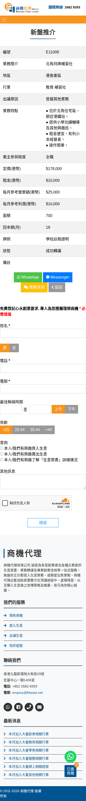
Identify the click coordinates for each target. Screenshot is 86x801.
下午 (71, 409)
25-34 (20, 430)
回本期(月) (12, 227)
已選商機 (70, 771)
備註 (7, 263)
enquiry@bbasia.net (27, 692)
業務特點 (10, 111)
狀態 (7, 251)
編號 (7, 52)
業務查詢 (36, 287)
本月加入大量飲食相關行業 (29, 734)
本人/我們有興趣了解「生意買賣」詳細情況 (40, 460)
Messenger (59, 277)
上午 (58, 409)
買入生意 (16, 625)
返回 (58, 287)
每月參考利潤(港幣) (19, 204)
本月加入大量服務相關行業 (29, 758)
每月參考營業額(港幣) (21, 192)
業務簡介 (10, 64)
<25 (6, 430)
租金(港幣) (12, 180)
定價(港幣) (12, 169)
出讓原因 (10, 99)
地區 (7, 76)
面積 (7, 216)
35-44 (35, 430)
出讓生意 (16, 635)
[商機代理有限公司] (21, 8)
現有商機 (16, 615)
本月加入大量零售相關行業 (29, 750)
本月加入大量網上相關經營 (29, 766)
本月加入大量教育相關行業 (29, 742)
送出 (43, 523)
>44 (48, 430)
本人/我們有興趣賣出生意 (25, 454)
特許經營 (16, 646)
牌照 (7, 239)
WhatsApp (29, 277)
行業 (7, 87)
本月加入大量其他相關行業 (29, 775)
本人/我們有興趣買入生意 (25, 448)
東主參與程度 (14, 157)
